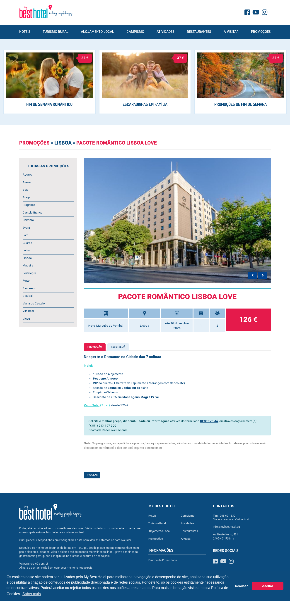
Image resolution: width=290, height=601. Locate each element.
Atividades (165, 32)
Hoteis (24, 32)
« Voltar (92, 474)
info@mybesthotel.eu (226, 526)
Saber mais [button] (31, 594)
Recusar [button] (241, 586)
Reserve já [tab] (118, 346)
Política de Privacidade (162, 560)
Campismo (135, 32)
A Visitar (231, 32)
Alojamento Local (97, 32)
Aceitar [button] (267, 586)
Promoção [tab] (94, 346)
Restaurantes (199, 32)
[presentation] (252, 275)
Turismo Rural (55, 32)
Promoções (261, 32)
